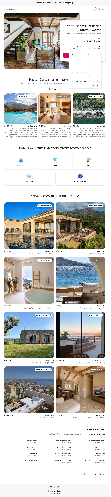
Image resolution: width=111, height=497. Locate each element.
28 (77, 81)
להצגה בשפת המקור (42, 3)
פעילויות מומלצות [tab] (54, 434)
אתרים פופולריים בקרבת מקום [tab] (73, 434)
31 (93, 86)
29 (72, 81)
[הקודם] (60, 89)
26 (85, 81)
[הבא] (49, 89)
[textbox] (92, 48)
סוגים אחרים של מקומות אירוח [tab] (95, 434)
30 (98, 86)
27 (81, 81)
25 (89, 81)
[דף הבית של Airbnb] (99, 9)
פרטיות (58, 493)
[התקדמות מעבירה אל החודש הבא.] (72, 54)
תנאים (51, 493)
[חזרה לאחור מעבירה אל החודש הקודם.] (97, 54)
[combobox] (82, 41)
